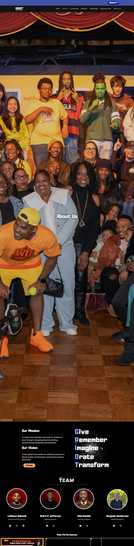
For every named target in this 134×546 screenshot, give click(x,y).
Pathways (84, 9)
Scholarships (94, 9)
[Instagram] (17, 526)
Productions (75, 9)
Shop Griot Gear (105, 9)
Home (58, 9)
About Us (65, 9)
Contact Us (117, 9)
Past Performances (67, 535)
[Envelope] (10, 526)
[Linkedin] (23, 526)
